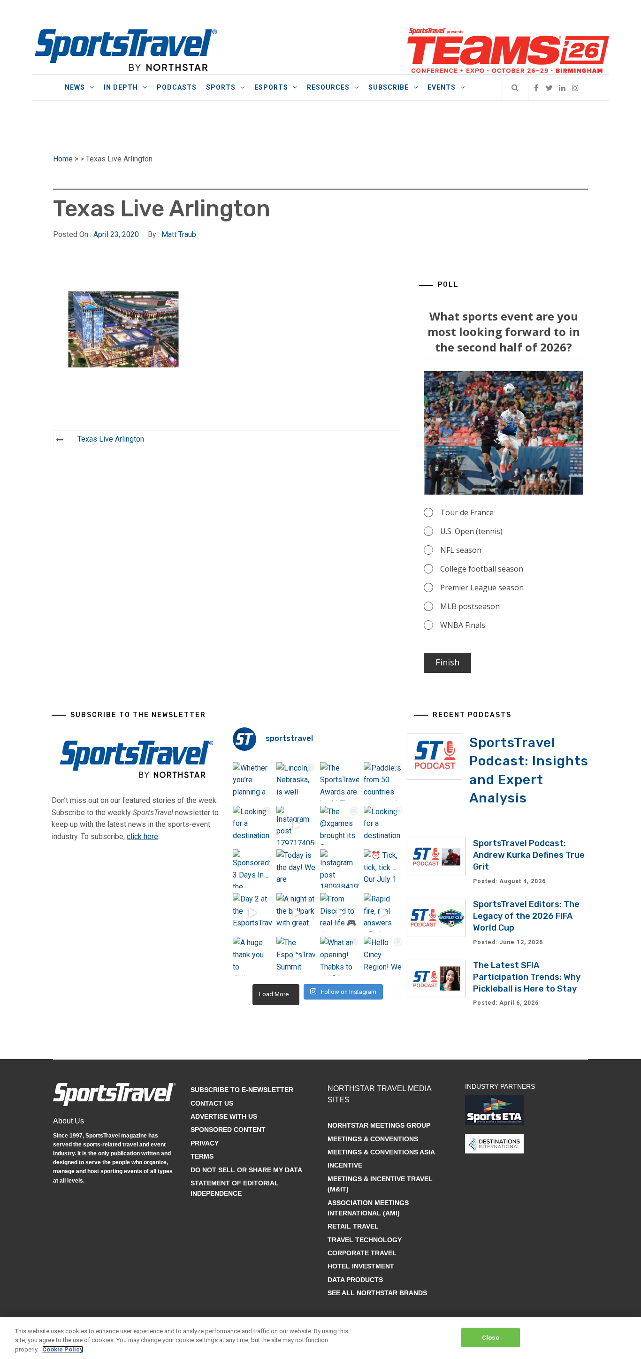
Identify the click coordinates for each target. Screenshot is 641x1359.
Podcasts (177, 87)
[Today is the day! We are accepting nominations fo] (295, 868)
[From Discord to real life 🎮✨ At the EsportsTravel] (339, 912)
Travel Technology (365, 1240)
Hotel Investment (361, 1266)
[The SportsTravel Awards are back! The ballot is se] (339, 781)
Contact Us (212, 1103)
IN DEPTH (121, 87)
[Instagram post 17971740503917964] (295, 825)
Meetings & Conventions (373, 1139)
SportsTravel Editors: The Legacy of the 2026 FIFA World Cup (526, 916)
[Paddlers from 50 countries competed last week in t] (383, 781)
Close (490, 1337)
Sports (221, 87)
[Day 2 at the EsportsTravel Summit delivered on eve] (252, 912)
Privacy (205, 1143)
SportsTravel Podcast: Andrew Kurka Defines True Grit (529, 855)
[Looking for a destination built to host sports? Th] (252, 825)
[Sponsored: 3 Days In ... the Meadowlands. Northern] (252, 868)
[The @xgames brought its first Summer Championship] (339, 825)
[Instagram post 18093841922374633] (339, 868)
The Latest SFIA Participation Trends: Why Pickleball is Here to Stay (526, 977)
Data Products (355, 1279)
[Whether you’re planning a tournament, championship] (252, 781)
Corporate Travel (362, 1253)
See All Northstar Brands (377, 1293)
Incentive (345, 1165)
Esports (271, 87)
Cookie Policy (62, 1349)
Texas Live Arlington (110, 439)
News (75, 87)
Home (63, 158)
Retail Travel (353, 1226)
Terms (202, 1156)
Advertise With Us (224, 1116)
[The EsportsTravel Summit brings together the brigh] (295, 956)
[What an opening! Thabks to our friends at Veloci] (339, 956)
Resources (328, 87)
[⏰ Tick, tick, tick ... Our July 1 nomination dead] (383, 868)
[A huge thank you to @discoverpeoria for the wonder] (252, 956)
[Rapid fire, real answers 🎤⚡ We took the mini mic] (383, 912)
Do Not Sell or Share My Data (246, 1170)
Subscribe (388, 87)
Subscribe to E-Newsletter (242, 1089)
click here (142, 836)
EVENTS (441, 87)
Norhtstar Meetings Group (379, 1125)
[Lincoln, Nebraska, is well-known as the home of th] (295, 781)
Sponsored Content (228, 1129)
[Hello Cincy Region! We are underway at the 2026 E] (383, 956)
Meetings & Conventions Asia (381, 1152)
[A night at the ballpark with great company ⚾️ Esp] (295, 912)
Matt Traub (178, 234)
